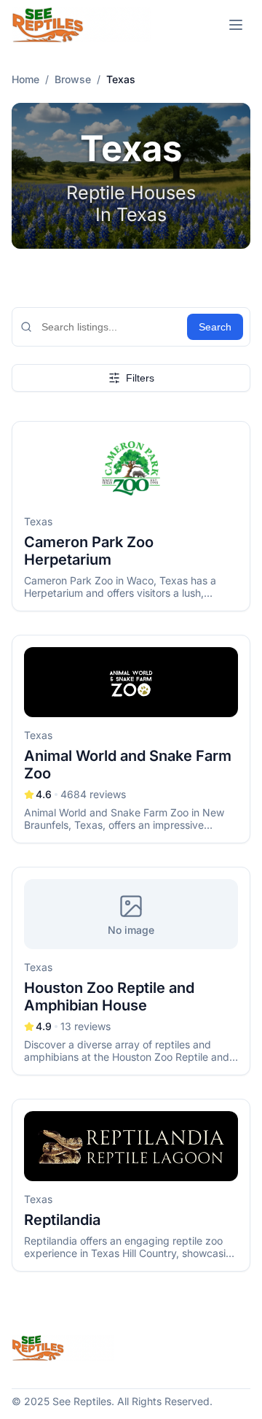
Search (215, 327)
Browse (73, 79)
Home (25, 79)
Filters (140, 378)
